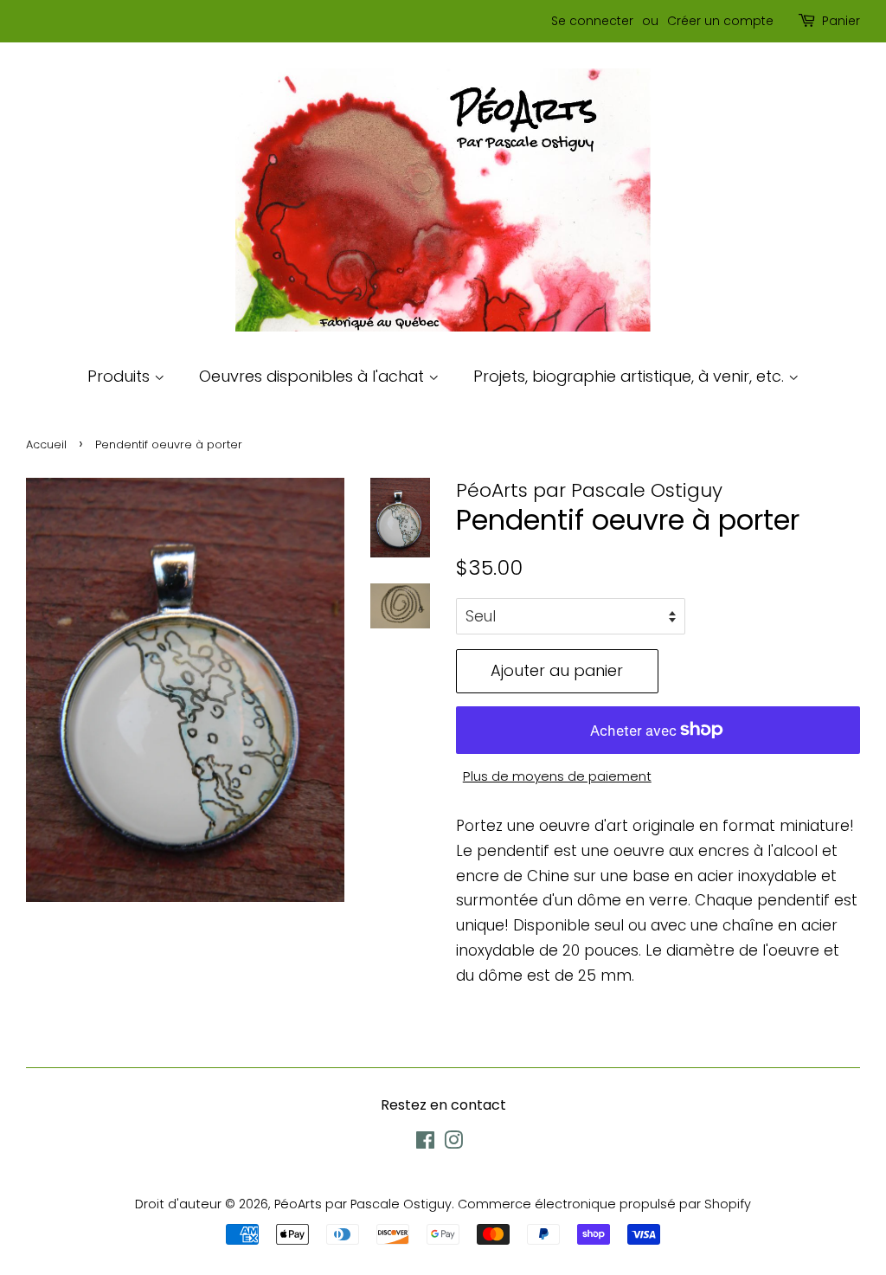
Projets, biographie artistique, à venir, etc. (630, 376)
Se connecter (592, 20)
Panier (841, 20)
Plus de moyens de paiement (557, 776)
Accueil (46, 444)
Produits (120, 376)
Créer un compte (720, 20)
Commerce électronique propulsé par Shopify (604, 1204)
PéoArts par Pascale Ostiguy (363, 1204)
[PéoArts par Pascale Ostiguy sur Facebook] (425, 1143)
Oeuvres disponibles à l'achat (313, 376)
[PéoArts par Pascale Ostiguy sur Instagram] (453, 1143)
